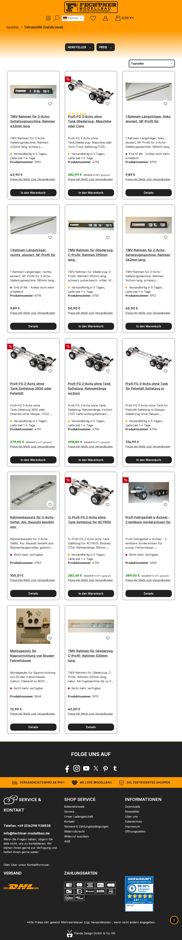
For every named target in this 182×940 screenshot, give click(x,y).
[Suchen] (56, 18)
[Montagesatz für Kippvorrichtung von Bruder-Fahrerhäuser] (33, 626)
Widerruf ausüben (76, 836)
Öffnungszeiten (135, 831)
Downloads (132, 806)
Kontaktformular (38, 865)
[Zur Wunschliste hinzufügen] (50, 103)
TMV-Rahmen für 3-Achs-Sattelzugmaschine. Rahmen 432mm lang (32, 120)
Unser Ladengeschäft (78, 816)
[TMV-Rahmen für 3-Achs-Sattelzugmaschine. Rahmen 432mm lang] (33, 91)
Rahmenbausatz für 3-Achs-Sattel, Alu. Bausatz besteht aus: (32, 521)
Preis (103, 47)
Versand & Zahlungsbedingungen (86, 826)
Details (149, 192)
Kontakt (69, 821)
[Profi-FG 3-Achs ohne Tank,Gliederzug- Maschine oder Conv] (91, 91)
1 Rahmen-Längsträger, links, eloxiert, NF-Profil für (148, 119)
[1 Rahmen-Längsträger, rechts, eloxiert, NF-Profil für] (33, 225)
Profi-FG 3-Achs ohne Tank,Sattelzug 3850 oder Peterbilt (30, 387)
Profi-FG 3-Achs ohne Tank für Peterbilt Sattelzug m (146, 386)
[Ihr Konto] (105, 18)
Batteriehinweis (74, 806)
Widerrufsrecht (74, 831)
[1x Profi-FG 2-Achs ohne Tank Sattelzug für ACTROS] (91, 492)
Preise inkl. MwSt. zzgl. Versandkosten (32, 179)
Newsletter (132, 811)
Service (69, 811)
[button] (30, 804)
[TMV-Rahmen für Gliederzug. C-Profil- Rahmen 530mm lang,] (91, 626)
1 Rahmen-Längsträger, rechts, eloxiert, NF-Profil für (32, 252)
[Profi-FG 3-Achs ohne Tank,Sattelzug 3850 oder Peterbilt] (33, 359)
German (72, 18)
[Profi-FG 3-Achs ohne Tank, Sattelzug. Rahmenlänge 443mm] (91, 359)
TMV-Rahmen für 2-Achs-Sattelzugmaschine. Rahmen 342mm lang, (147, 253)
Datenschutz (133, 821)
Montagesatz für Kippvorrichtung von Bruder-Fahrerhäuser (32, 654)
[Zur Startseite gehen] (91, 7)
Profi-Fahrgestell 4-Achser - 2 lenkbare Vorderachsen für (148, 519)
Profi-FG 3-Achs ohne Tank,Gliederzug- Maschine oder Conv (89, 120)
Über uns (131, 816)
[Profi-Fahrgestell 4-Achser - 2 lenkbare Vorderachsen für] (148, 492)
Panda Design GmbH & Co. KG (94, 933)
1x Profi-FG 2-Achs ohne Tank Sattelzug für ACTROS (89, 519)
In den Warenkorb (33, 192)
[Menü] (48, 18)
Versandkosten (101, 922)
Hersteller (77, 47)
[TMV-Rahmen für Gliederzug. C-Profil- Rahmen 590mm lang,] (91, 225)
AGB (67, 841)
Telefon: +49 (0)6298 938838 (27, 826)
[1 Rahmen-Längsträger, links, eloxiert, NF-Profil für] (148, 91)
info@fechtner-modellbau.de (27, 833)
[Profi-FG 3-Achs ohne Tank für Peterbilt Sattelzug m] (148, 359)
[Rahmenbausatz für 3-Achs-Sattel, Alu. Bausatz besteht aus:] (33, 492)
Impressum (132, 826)
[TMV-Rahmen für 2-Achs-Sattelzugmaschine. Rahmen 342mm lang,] (148, 225)
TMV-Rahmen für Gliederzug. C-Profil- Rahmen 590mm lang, (91, 253)
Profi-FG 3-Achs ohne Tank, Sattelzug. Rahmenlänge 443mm (89, 387)
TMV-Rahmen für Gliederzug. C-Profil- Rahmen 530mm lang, (91, 654)
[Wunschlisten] (93, 18)
